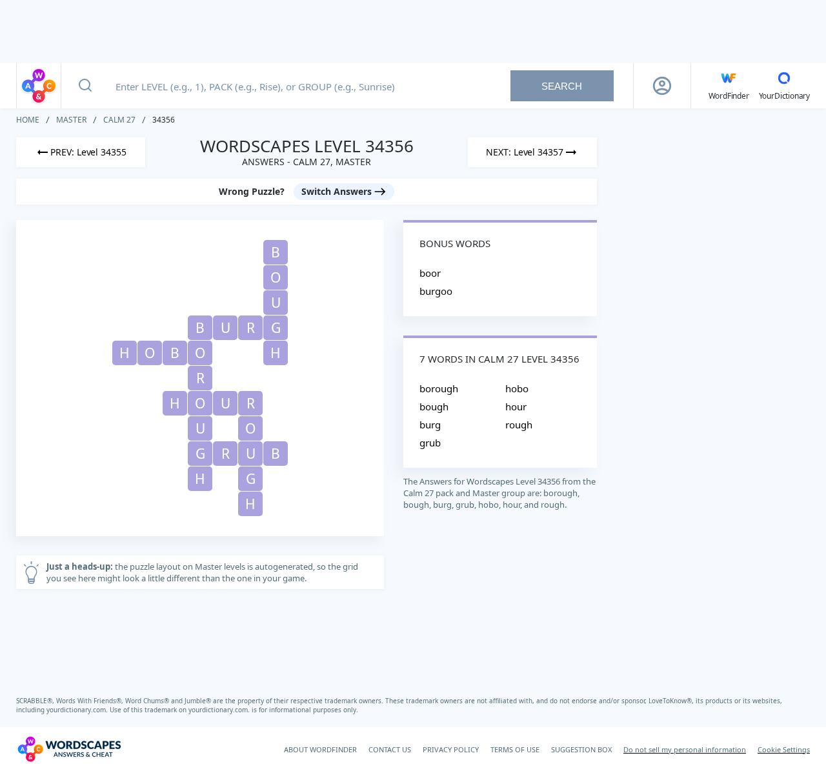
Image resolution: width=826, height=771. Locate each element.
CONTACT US (389, 749)
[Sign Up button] (662, 85)
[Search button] (85, 85)
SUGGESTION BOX (581, 749)
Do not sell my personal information (684, 749)
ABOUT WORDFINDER (320, 749)
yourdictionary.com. (78, 709)
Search (561, 86)
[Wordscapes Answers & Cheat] (38, 85)
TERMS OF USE (514, 749)
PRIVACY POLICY (451, 749)
